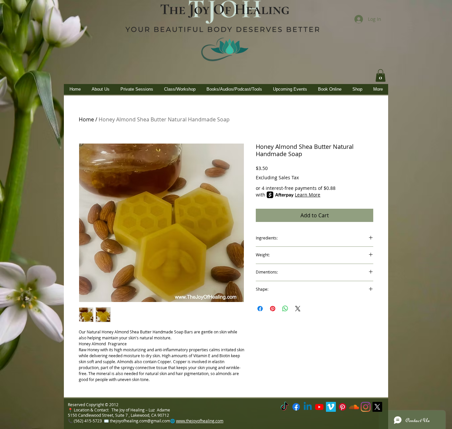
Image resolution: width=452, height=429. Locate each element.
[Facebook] (296, 407)
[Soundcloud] (354, 407)
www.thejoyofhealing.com (199, 420)
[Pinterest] (342, 407)
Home (86, 119)
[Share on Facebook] (260, 309)
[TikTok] (285, 407)
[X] (377, 407)
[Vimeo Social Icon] (331, 407)
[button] (380, 75)
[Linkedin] (308, 407)
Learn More (307, 195)
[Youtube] (319, 407)
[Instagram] (366, 407)
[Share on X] (298, 309)
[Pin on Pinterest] (273, 309)
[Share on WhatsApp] (285, 309)
